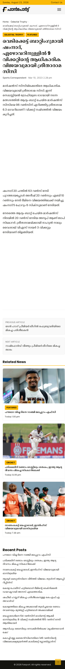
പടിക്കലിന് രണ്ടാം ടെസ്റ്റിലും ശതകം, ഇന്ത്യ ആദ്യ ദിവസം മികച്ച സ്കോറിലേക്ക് (33, 468)
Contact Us (56, 2)
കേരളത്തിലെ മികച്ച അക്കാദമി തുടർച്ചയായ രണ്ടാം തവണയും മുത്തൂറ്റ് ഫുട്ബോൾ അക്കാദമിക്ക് (31, 608)
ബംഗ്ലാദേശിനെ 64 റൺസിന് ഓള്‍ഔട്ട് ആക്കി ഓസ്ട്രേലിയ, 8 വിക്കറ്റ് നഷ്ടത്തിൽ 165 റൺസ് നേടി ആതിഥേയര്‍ (31, 619)
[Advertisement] (32, 152)
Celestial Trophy (19, 22)
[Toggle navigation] (59, 9)
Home (5, 22)
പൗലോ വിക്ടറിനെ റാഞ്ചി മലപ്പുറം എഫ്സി (30, 412)
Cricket (10, 462)
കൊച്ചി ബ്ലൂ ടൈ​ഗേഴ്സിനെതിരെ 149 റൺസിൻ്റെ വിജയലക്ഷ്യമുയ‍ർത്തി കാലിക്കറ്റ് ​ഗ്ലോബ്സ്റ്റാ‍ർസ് (29, 639)
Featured (32, 35)
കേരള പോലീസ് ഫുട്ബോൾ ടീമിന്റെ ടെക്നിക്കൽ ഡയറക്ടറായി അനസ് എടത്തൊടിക (30, 589)
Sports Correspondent (14, 77)
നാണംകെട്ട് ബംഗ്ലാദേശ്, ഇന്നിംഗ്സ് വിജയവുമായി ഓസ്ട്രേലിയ (26, 527)
